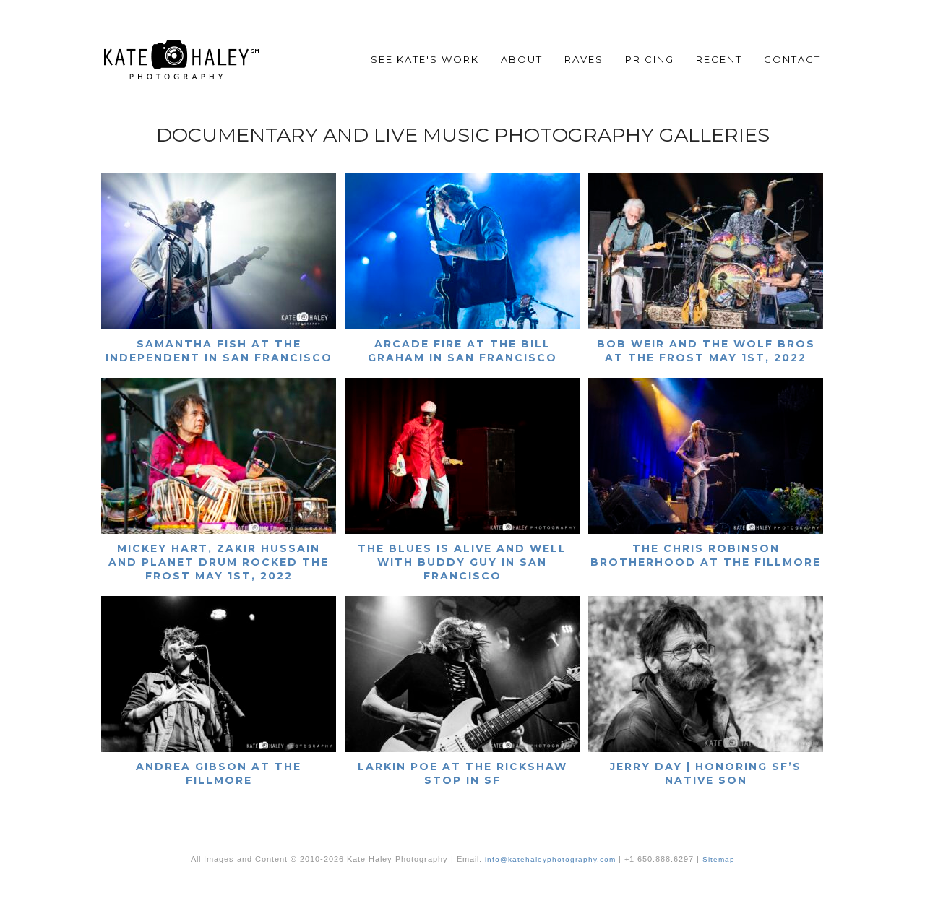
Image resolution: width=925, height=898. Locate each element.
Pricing (649, 59)
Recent (719, 59)
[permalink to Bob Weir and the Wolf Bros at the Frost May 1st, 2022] (705, 326)
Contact (792, 59)
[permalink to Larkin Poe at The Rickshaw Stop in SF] (462, 748)
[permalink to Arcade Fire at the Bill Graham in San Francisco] (462, 326)
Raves (583, 59)
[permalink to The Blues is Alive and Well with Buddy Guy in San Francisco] (462, 530)
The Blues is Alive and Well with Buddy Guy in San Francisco (462, 562)
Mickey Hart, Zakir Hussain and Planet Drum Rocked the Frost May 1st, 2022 (218, 562)
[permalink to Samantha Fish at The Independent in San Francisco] (218, 326)
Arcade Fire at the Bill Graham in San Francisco (462, 350)
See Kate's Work (425, 59)
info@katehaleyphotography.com (550, 859)
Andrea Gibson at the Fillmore (218, 773)
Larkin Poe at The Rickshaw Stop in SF (462, 773)
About (522, 59)
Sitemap (718, 859)
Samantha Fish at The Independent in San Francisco (219, 350)
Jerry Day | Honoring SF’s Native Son (705, 773)
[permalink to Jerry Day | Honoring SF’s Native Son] (705, 748)
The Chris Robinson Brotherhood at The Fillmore (705, 555)
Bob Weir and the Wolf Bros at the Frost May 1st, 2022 (706, 350)
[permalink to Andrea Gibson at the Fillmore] (218, 748)
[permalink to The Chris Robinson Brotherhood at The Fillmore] (705, 530)
